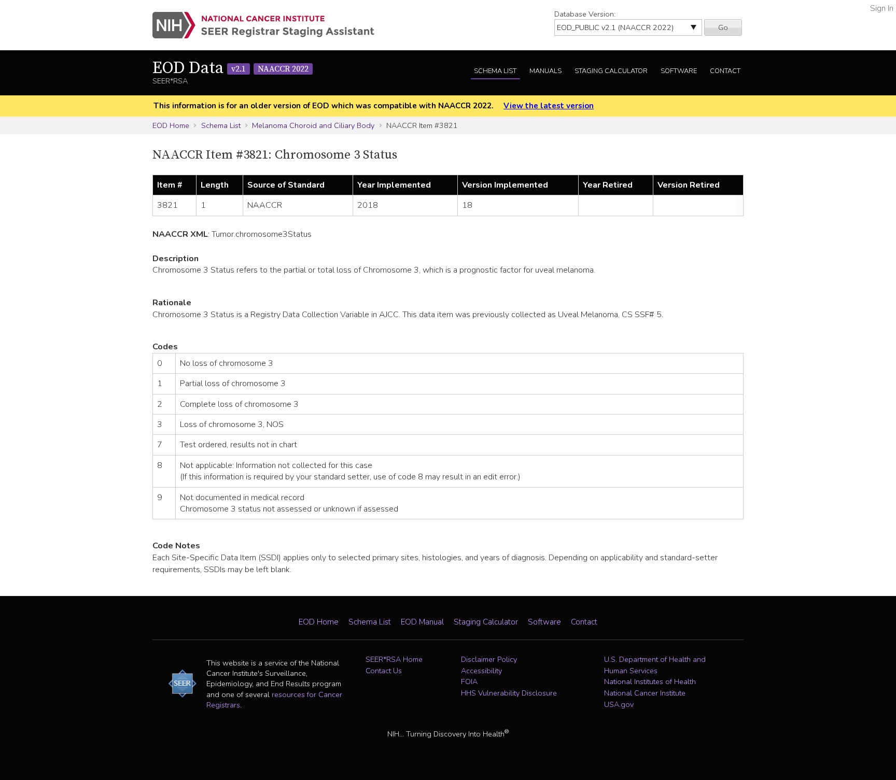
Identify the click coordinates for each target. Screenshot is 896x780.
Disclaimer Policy (489, 659)
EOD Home (170, 125)
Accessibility (481, 670)
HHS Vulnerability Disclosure (509, 693)
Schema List (495, 71)
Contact (725, 71)
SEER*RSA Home (394, 659)
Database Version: (584, 14)
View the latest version (548, 106)
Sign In (881, 8)
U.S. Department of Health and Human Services (655, 665)
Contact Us (384, 670)
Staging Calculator (611, 71)
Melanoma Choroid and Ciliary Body (313, 125)
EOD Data (230, 68)
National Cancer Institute (644, 693)
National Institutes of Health (650, 681)
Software (679, 71)
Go (723, 27)
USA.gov (619, 704)
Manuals (545, 71)
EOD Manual (422, 622)
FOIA (469, 681)
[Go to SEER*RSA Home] (269, 25)
